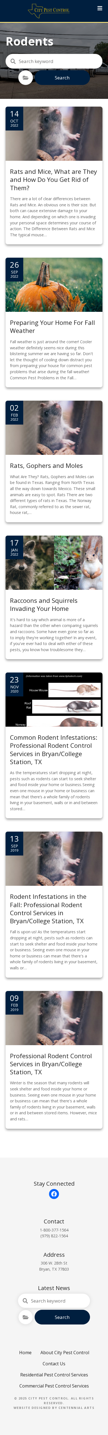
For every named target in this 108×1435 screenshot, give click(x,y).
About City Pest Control (64, 1352)
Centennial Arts (76, 1408)
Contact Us (54, 1364)
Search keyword (13, 61)
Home (25, 1352)
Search (62, 77)
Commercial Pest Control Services (54, 1386)
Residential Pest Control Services (54, 1375)
